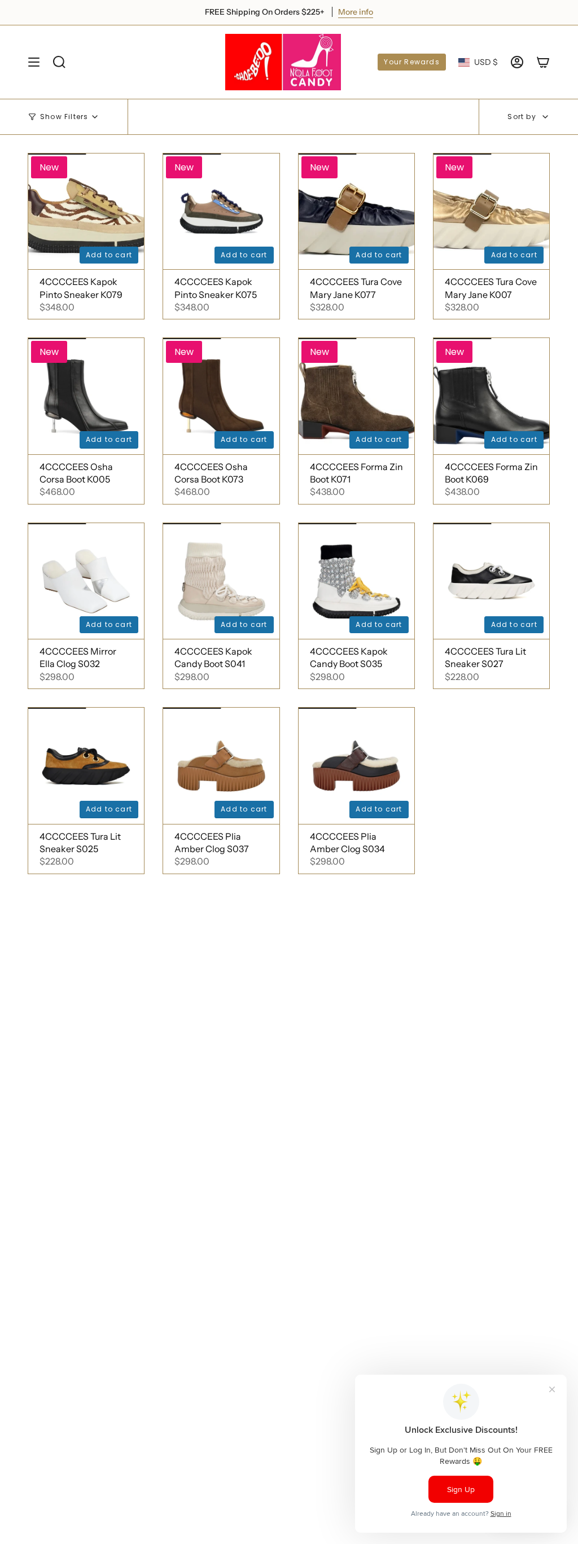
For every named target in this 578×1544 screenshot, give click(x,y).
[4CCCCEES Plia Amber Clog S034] (356, 765)
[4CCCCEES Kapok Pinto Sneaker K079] (86, 211)
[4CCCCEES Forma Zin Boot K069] (491, 396)
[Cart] (543, 62)
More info (369, 12)
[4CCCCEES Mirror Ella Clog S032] (86, 581)
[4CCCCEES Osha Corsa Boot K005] (86, 396)
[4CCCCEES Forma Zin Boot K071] (356, 396)
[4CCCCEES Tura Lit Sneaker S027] (491, 581)
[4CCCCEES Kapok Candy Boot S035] (356, 581)
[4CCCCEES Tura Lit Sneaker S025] (86, 765)
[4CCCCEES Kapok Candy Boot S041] (221, 581)
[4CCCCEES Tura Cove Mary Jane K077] (356, 211)
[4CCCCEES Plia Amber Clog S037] (221, 765)
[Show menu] (34, 62)
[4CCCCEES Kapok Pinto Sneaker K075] (221, 211)
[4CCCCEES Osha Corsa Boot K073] (221, 396)
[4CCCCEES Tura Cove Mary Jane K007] (491, 211)
